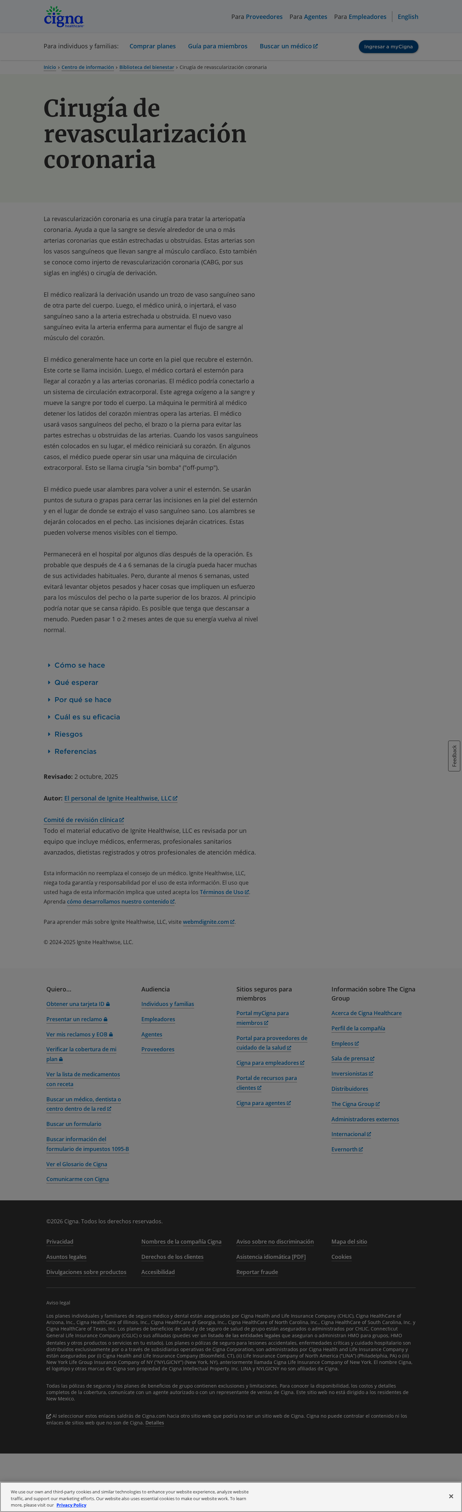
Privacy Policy (71, 1505)
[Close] (451, 1496)
